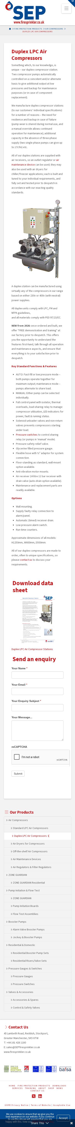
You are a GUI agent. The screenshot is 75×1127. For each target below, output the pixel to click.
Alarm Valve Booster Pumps (29, 930)
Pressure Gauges (23, 976)
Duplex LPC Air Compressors (30, 836)
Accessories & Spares (25, 1000)
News (60, 1088)
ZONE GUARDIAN (17, 875)
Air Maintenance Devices (27, 859)
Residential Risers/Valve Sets (30, 961)
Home (12, 1086)
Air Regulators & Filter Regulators (32, 867)
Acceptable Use (61, 1105)
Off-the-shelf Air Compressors (30, 851)
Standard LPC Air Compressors (30, 828)
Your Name (19, 668)
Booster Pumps (17, 922)
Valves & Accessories (20, 992)
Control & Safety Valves (26, 1008)
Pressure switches (27, 435)
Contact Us (37, 1091)
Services (17, 1088)
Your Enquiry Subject (26, 701)
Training (30, 1088)
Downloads (59, 1086)
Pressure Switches (24, 984)
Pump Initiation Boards (26, 906)
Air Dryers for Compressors (29, 844)
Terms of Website (41, 1105)
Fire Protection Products (34, 1086)
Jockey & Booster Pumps (27, 937)
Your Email (19, 684)
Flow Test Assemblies (25, 914)
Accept (63, 1118)
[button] (66, 8)
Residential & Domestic (21, 945)
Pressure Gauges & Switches (25, 969)
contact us (26, 560)
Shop (51, 1088)
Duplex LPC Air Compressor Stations (32, 649)
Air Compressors (18, 820)
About (42, 1088)
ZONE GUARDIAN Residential (29, 883)
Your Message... (22, 717)
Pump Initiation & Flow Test (24, 891)
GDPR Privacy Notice (17, 1105)
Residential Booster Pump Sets (31, 953)
